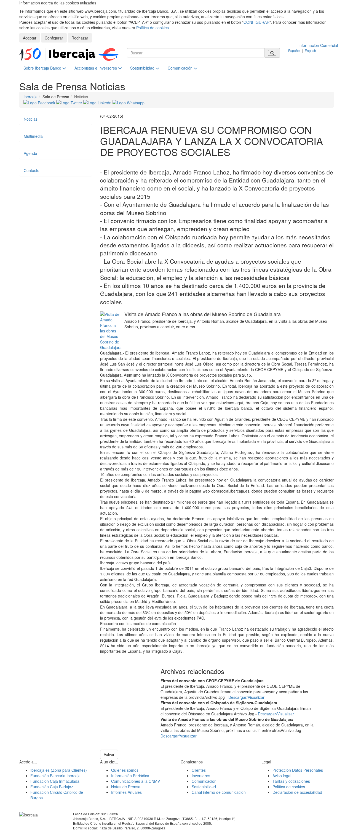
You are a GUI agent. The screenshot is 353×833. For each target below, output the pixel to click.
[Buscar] (272, 53)
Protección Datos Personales (297, 770)
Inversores (201, 775)
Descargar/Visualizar (246, 697)
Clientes (199, 770)
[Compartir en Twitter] (69, 102)
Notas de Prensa (125, 786)
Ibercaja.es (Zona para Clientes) (58, 770)
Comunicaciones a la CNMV (135, 781)
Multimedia (33, 136)
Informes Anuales (126, 792)
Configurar (54, 38)
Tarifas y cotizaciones (291, 781)
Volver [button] (109, 754)
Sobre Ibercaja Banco (42, 68)
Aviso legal (281, 775)
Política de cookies (152, 27)
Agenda (30, 153)
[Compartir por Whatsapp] (129, 102)
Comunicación (181, 68)
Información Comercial (318, 45)
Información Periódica (130, 775)
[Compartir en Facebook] (39, 102)
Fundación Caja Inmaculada (54, 781)
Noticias (31, 119)
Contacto (31, 170)
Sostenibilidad (143, 68)
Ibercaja (30, 96)
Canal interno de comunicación (219, 792)
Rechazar (79, 38)
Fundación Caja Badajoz (51, 786)
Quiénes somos (124, 770)
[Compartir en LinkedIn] (98, 102)
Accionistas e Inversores (96, 68)
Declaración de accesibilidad (297, 792)
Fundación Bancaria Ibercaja (55, 775)
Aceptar (29, 38)
